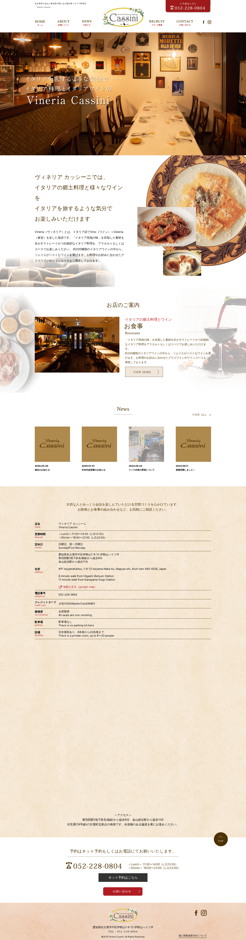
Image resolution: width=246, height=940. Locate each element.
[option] (123, 93)
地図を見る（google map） (80, 587)
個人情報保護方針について (193, 935)
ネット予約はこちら (123, 877)
